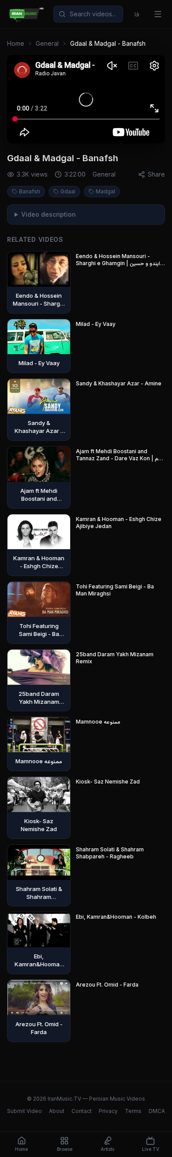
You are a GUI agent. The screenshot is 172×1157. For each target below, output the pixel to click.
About (56, 1111)
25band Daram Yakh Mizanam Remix (114, 658)
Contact (81, 1111)
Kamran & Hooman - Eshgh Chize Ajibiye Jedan (118, 522)
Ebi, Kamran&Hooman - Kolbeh (116, 916)
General (47, 43)
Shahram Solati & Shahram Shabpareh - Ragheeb (110, 853)
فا (137, 14)
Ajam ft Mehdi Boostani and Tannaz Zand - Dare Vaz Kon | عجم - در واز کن (120, 455)
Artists (107, 1149)
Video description (48, 214)
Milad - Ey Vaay (96, 324)
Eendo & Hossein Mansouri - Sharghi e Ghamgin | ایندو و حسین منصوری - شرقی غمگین (118, 260)
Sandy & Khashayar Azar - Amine (118, 383)
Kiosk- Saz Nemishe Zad (108, 781)
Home (15, 43)
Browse (64, 1149)
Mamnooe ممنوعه (98, 721)
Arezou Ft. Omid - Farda (107, 984)
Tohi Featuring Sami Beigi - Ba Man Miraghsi (115, 590)
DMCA (157, 1111)
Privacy (108, 1111)
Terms (133, 1111)
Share (156, 174)
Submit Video (24, 1111)
